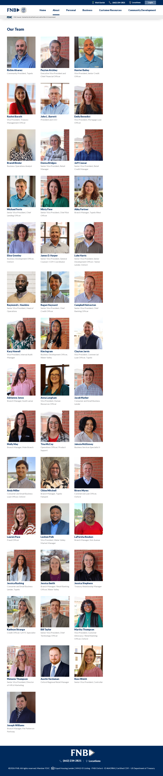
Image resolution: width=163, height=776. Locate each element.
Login (150, 2)
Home (43, 10)
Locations (136, 2)
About (56, 10)
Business (87, 10)
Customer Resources (110, 10)
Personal (71, 10)
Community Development (142, 10)
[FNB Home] (83, 752)
